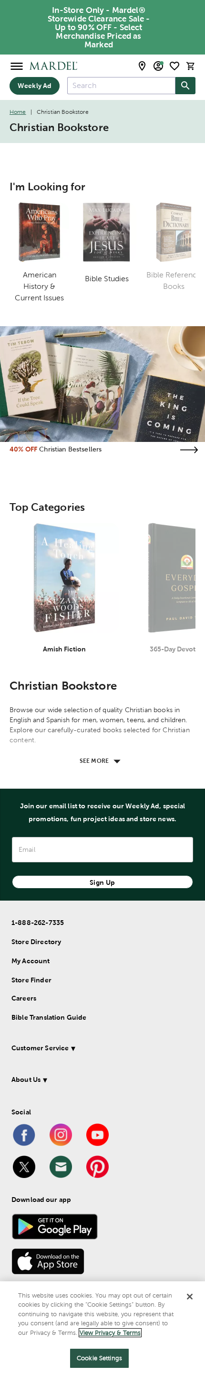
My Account (30, 961)
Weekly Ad (34, 85)
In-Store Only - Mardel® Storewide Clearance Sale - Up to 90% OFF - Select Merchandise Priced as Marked (99, 27)
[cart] (190, 66)
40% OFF (23, 449)
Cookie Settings (99, 1358)
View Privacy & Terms (110, 1332)
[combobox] (121, 85)
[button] (98, 1049)
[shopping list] (174, 66)
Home (18, 112)
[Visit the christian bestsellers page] (189, 449)
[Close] (189, 1296)
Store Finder (31, 980)
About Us (26, 1079)
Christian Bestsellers (70, 449)
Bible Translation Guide (48, 1017)
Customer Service (40, 1048)
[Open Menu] (17, 66)
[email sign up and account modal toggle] (158, 66)
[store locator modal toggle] (142, 66)
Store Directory (36, 942)
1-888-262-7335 (37, 922)
